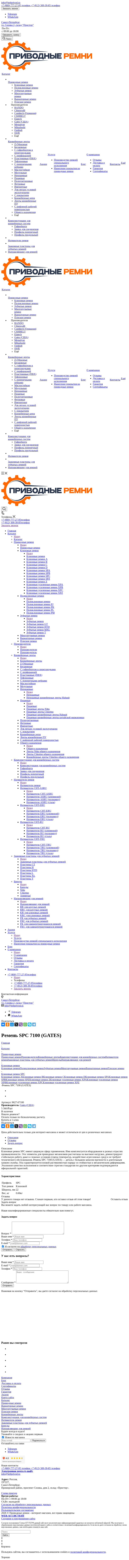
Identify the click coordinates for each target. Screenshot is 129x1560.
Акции (5, 1394)
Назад (17, 536)
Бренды (24, 887)
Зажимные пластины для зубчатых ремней (43, 861)
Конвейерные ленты (31, 661)
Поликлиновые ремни (38, 601)
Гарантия (6, 1391)
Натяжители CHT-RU (38, 827)
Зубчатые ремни (35, 621)
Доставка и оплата (11, 1383)
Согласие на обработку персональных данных (26, 1504)
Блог (3, 1380)
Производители (28, 649)
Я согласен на (30, 1246)
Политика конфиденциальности (18, 1507)
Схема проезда (9, 1493)
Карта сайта (7, 1397)
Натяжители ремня (30, 785)
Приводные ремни (30, 547)
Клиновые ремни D (74, 1077)
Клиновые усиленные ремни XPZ (61, 1082)
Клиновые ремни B (32, 1077)
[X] (16, 1024)
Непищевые (32, 694)
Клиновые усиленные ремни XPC (24, 1082)
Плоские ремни (116, 1068)
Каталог (18, 539)
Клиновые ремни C (53, 1077)
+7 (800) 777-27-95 (15, 5)
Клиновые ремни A (11, 1077)
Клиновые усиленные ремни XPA (68, 1079)
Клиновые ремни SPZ (17, 1079)
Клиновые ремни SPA (97, 1077)
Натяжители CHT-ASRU (39, 793)
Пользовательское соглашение (17, 1510)
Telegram (12, 14)
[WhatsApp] (25, 1024)
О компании (20, 955)
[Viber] (21, 1024)
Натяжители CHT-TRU (38, 844)
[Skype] (29, 1024)
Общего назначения (37, 748)
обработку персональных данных (38, 1246)
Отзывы (5, 1389)
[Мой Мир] (12, 1024)
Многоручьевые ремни (73, 1068)
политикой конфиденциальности (88, 1552)
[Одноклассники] (7, 1024)
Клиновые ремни (35, 556)
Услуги (17, 938)
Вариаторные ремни (97, 1068)
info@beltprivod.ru (10, 2)
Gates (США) (27, 1105)
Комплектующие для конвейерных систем (42, 765)
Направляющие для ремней (35, 904)
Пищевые (31, 706)
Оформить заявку (11, 35)
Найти (5, 1535)
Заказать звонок (10, 8)
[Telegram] (34, 1024)
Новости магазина (14, 1437)
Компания (6, 1377)
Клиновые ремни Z (39, 1079)
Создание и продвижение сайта (18, 1517)
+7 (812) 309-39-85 (45, 5)
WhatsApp (13, 17)
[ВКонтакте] (3, 1024)
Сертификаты (8, 1386)
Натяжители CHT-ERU (38, 810)
